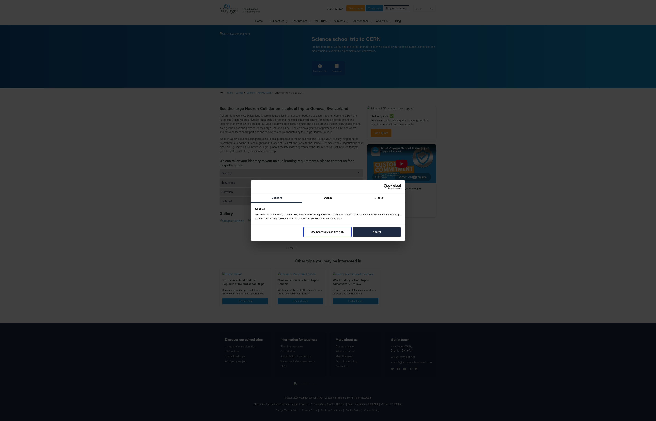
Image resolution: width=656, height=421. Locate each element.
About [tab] (379, 197)
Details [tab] (328, 197)
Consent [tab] (277, 197)
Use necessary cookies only (327, 231)
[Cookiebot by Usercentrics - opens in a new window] (386, 186)
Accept (377, 231)
